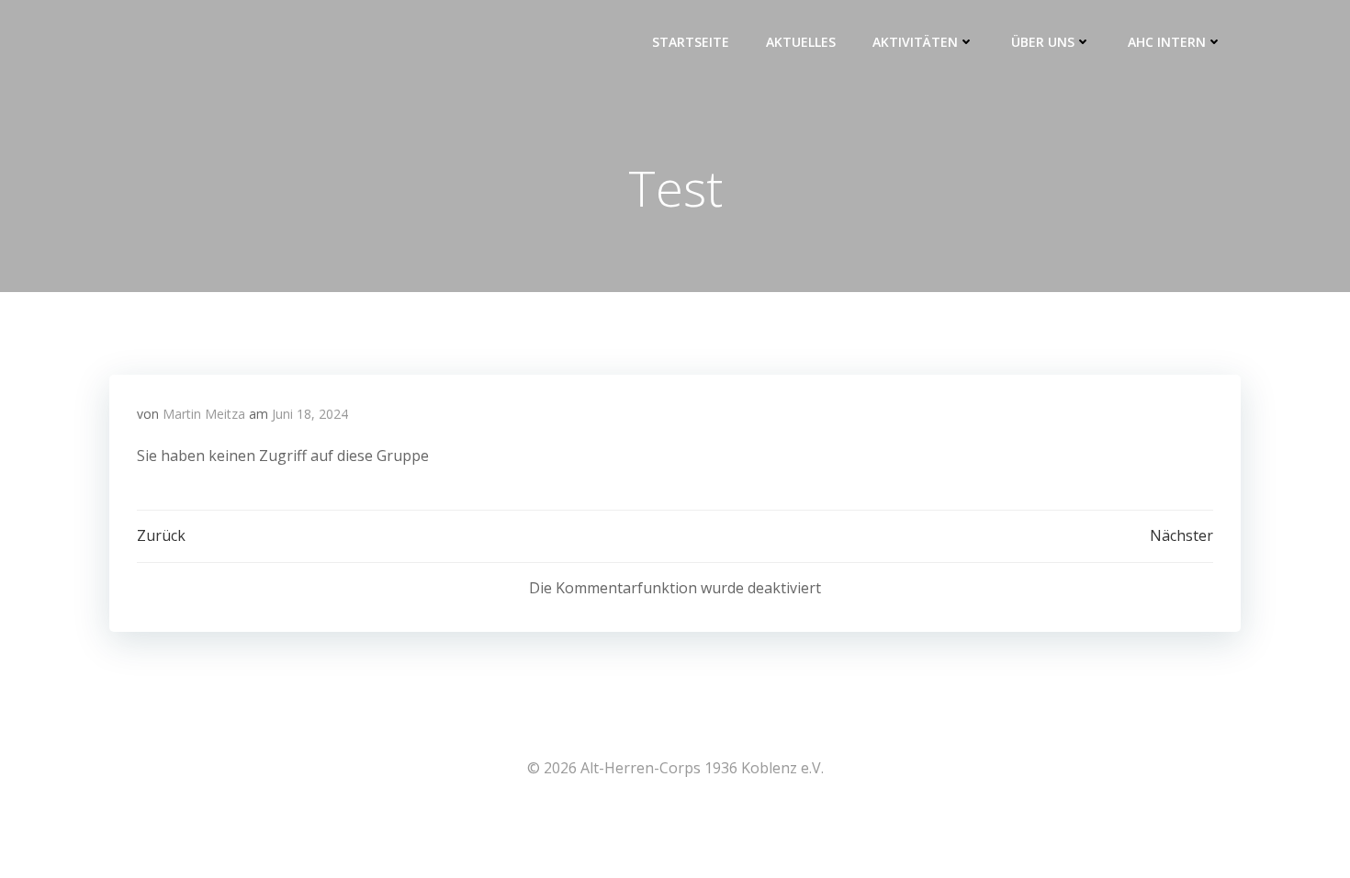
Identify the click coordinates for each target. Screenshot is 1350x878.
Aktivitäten (915, 42)
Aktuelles (801, 42)
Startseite (690, 42)
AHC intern (1167, 42)
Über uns (1042, 42)
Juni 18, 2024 (310, 413)
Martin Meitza (204, 413)
